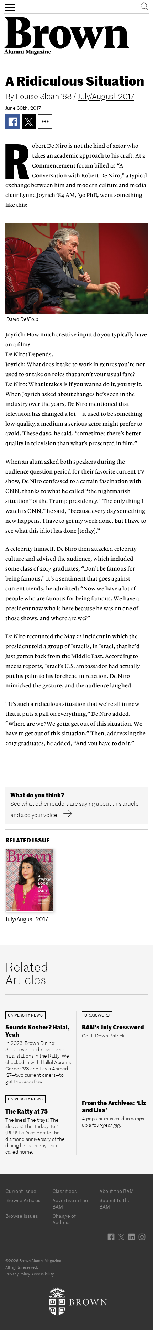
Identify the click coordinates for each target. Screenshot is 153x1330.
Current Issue (20, 1191)
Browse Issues (21, 1216)
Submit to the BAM (115, 1203)
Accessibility (42, 1274)
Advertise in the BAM (70, 1203)
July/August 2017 (106, 96)
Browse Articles (23, 1200)
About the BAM (116, 1191)
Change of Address (64, 1219)
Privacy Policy (17, 1274)
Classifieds (64, 1191)
